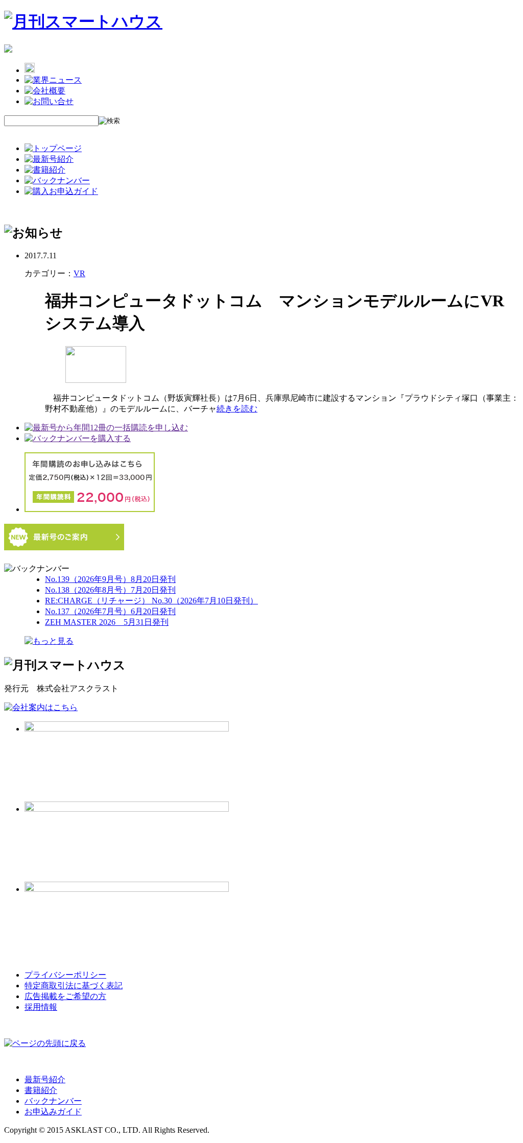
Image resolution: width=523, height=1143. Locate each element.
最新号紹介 (45, 1079)
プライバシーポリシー (65, 974)
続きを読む (237, 408)
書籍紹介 (41, 1090)
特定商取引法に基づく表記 (74, 985)
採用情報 (41, 1007)
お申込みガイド (53, 1111)
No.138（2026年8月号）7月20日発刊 (110, 590)
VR (79, 273)
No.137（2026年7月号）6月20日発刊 (110, 611)
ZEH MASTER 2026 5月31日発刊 (107, 622)
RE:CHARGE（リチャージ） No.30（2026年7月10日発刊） (151, 600)
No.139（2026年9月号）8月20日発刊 (110, 579)
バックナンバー (53, 1101)
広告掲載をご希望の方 (65, 996)
